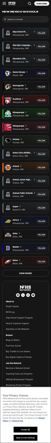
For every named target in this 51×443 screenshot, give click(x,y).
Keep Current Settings (25, 437)
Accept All (25, 429)
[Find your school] (29, 3)
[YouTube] (33, 295)
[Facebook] (18, 295)
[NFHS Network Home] (12, 3)
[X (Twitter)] (23, 295)
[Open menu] (4, 3)
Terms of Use (17, 420)
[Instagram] (28, 295)
